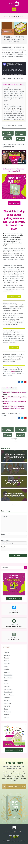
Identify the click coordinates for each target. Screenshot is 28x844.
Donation (6, 669)
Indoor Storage (8, 677)
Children (6, 660)
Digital (6, 666)
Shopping (6, 714)
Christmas (7, 663)
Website (3, 547)
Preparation (7, 700)
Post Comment (18, 555)
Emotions (6, 672)
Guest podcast (8, 675)
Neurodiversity (8, 692)
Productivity (7, 703)
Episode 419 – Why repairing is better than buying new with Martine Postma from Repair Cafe (14, 456)
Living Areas (7, 686)
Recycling (7, 706)
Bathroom (7, 655)
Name (5, 534)
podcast (13, 371)
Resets (6, 709)
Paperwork (7, 697)
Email (5, 540)
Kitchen (6, 680)
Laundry (6, 683)
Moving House (8, 689)
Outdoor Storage (8, 695)
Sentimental (7, 712)
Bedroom (6, 658)
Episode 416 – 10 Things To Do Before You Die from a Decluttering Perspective (14, 482)
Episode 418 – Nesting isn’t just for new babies (14, 469)
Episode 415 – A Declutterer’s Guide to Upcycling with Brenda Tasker (14, 495)
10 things (6, 652)
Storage (6, 717)
